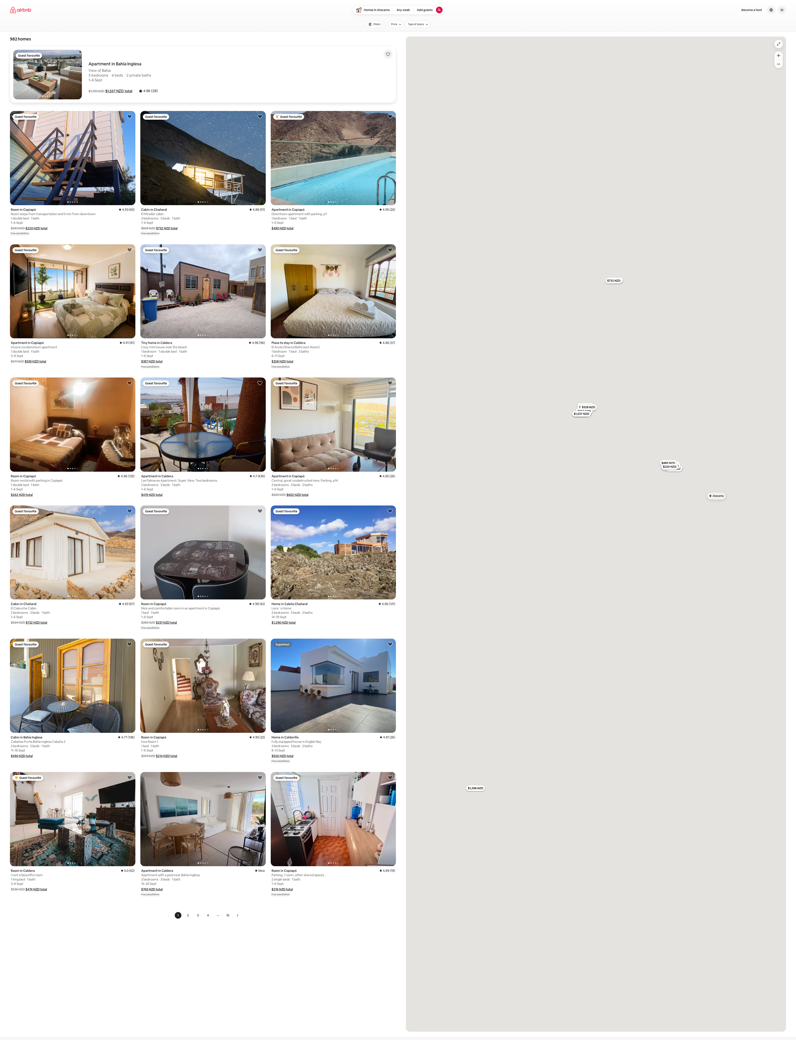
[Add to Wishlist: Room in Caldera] (129, 777)
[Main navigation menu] (782, 10)
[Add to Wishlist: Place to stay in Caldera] (390, 249)
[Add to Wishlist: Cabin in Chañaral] (260, 116)
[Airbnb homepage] (20, 10)
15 (227, 915)
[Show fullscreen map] (778, 44)
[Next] (237, 915)
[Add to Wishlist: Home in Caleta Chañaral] (390, 511)
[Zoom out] (778, 64)
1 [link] (178, 915)
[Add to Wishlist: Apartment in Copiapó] (390, 116)
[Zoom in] (778, 55)
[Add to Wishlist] (388, 54)
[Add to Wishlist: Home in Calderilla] (390, 644)
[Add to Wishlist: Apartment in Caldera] (260, 383)
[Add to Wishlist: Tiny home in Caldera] (260, 249)
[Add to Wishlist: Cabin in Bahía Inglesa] (129, 644)
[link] (168, 915)
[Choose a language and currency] (771, 10)
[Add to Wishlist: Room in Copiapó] (129, 116)
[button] (118, 91)
